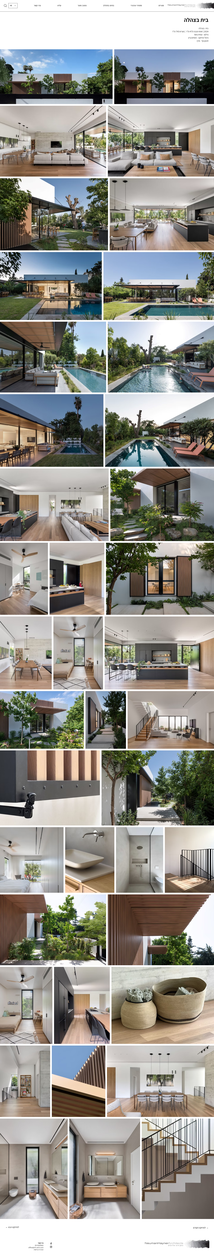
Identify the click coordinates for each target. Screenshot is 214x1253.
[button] (52, 5)
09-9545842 (39, 1245)
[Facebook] (51, 1243)
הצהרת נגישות (38, 1249)
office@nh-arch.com (35, 1247)
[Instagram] (51, 1247)
